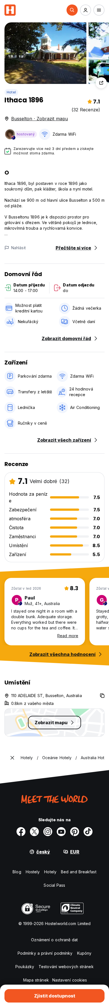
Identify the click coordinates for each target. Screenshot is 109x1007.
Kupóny (84, 953)
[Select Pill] (72, 10)
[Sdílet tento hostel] (101, 82)
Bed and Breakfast (78, 871)
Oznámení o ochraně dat (54, 939)
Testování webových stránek (66, 966)
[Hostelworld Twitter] (34, 831)
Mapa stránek (36, 980)
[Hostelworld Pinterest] (74, 831)
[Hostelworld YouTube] (61, 831)
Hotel (11, 92)
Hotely (50, 871)
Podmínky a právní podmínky (45, 953)
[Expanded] (12, 757)
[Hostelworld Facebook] (20, 831)
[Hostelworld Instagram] (47, 831)
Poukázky (24, 966)
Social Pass (54, 885)
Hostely (33, 871)
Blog (17, 871)
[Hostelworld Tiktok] (88, 831)
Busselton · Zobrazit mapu (39, 118)
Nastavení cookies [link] (69, 980)
